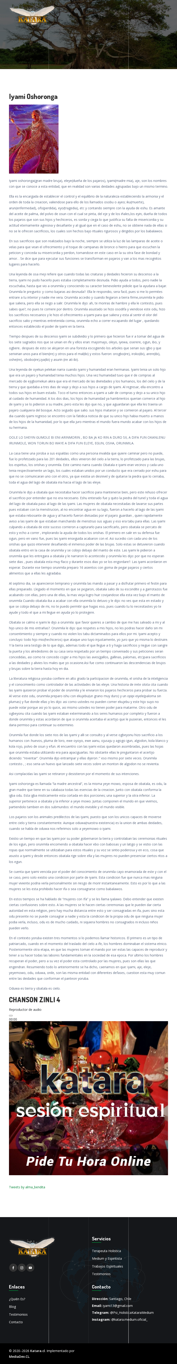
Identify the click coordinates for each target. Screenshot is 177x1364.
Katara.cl (37, 1351)
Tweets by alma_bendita (27, 1187)
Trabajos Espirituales (107, 1266)
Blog (12, 1306)
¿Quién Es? (17, 1299)
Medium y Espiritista (107, 1258)
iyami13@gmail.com (118, 1305)
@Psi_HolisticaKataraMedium (132, 1312)
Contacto (16, 1322)
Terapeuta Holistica (106, 1251)
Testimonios (101, 1274)
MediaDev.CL (19, 1356)
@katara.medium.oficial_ (129, 1319)
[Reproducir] (11, 1015)
